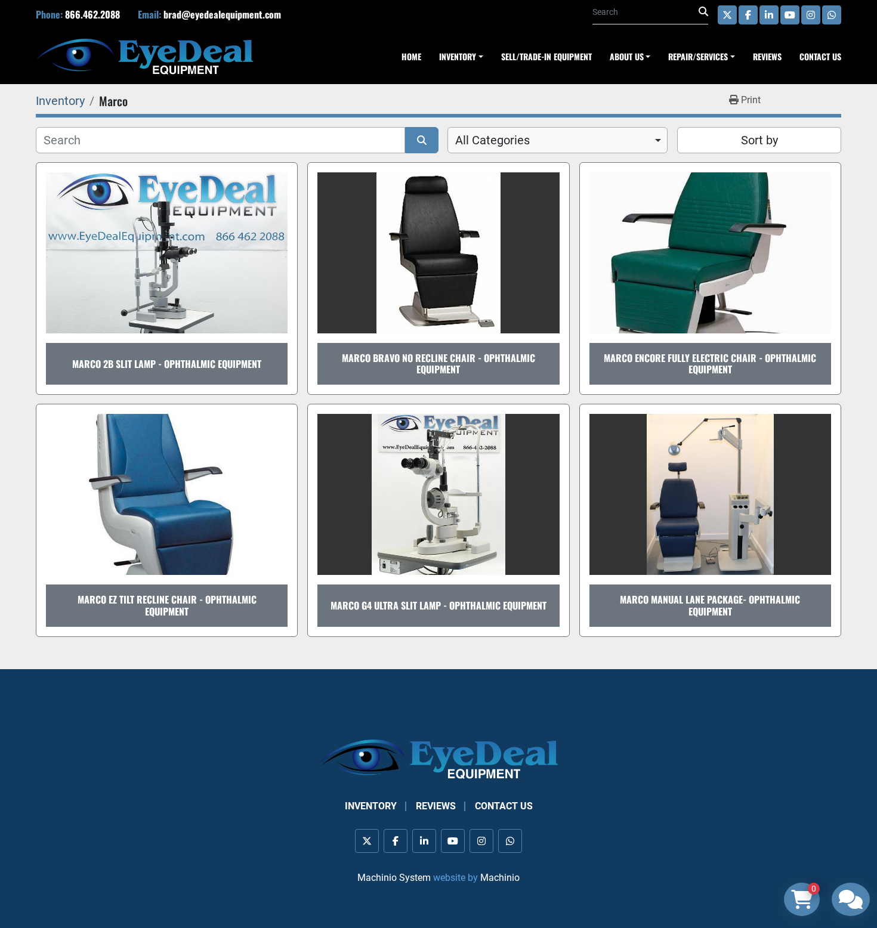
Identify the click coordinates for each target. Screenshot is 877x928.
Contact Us (820, 56)
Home (411, 56)
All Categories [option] (492, 140)
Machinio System (394, 877)
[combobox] (557, 140)
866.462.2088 (92, 14)
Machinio (500, 877)
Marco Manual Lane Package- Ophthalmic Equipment (710, 605)
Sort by (759, 140)
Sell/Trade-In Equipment (546, 56)
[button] (701, 56)
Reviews (767, 56)
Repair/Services (698, 56)
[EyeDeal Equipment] (438, 758)
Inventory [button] (457, 56)
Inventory (371, 806)
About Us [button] (627, 56)
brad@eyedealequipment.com (222, 14)
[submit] (703, 12)
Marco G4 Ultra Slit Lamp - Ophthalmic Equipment (438, 605)
